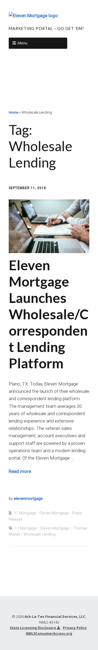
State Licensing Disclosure (33, 627)
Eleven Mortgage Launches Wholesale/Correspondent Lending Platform (48, 314)
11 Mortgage (25, 513)
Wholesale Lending (39, 534)
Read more (20, 471)
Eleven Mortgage (54, 513)
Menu (22, 42)
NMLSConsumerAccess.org (49, 633)
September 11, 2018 (27, 188)
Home (13, 112)
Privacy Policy (75, 627)
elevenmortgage (28, 498)
